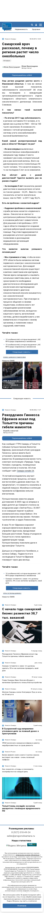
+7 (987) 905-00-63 (15, 874)
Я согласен (22, 906)
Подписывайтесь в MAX (22, 75)
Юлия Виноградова (30, 66)
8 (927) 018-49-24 (21, 832)
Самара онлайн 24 (25, 471)
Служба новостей (10, 431)
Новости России (10, 751)
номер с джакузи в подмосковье (14, 357)
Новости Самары (10, 39)
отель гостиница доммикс (12, 593)
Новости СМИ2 (8, 361)
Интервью (6, 60)
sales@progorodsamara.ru (21, 836)
